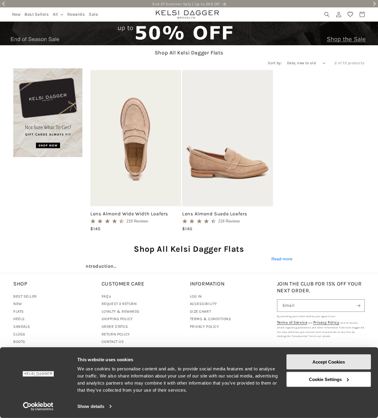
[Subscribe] (358, 305)
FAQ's (106, 296)
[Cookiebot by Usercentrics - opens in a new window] (38, 406)
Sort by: (275, 63)
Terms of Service (292, 322)
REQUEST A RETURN (119, 303)
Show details (90, 406)
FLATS (18, 311)
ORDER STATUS (115, 326)
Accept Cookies (328, 361)
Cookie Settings (325, 379)
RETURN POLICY (116, 334)
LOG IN (196, 296)
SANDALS (21, 326)
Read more (281, 259)
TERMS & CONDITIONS (210, 319)
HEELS (19, 319)
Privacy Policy (326, 322)
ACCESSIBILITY (203, 303)
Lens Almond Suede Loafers (214, 214)
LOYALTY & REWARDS (121, 311)
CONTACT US (113, 341)
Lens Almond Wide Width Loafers (129, 214)
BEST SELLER (25, 296)
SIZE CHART (200, 311)
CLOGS (19, 334)
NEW (17, 303)
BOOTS (19, 341)
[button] (58, 14)
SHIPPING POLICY (117, 319)
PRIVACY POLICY (204, 326)
